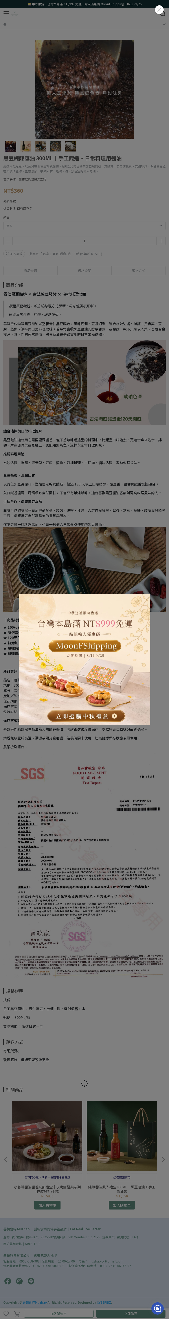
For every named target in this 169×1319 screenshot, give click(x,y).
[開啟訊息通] (157, 1308)
